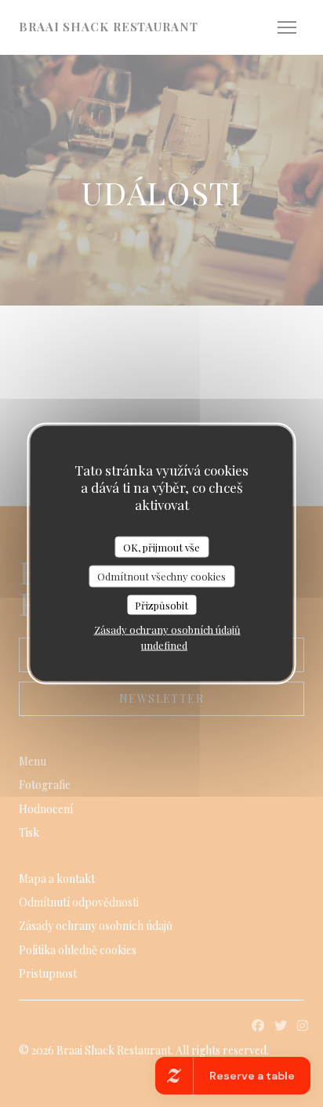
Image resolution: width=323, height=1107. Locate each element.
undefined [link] (164, 645)
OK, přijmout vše (161, 546)
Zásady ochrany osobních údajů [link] (167, 629)
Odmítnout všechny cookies (161, 576)
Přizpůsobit (161, 604)
